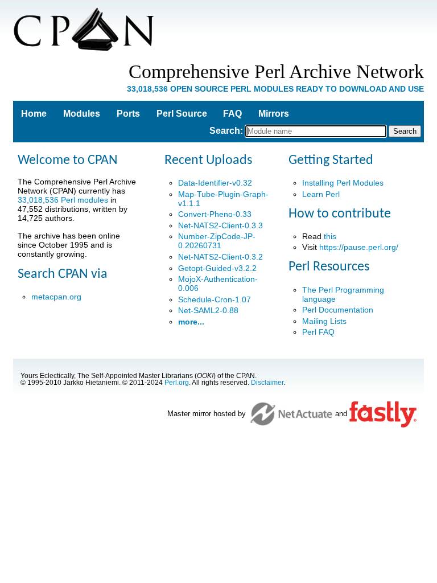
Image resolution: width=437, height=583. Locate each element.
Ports (128, 113)
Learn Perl (321, 194)
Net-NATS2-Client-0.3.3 (220, 225)
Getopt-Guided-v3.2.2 (217, 268)
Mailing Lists (324, 321)
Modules (81, 113)
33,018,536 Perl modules (63, 199)
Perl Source (181, 113)
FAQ (232, 113)
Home (34, 113)
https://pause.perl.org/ (358, 247)
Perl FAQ (318, 331)
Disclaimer (267, 382)
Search (224, 131)
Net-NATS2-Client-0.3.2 (220, 256)
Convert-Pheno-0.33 (215, 214)
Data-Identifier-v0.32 (215, 182)
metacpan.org (56, 296)
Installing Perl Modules (343, 182)
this (330, 236)
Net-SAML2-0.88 (208, 310)
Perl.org (176, 382)
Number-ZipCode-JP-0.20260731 (216, 241)
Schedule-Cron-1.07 (214, 299)
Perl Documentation (337, 309)
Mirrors (273, 113)
